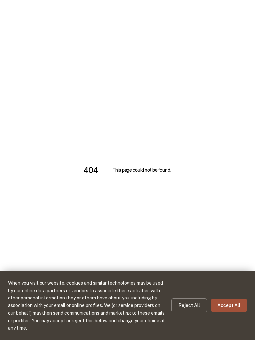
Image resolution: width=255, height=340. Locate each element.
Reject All (189, 305)
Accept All (228, 305)
